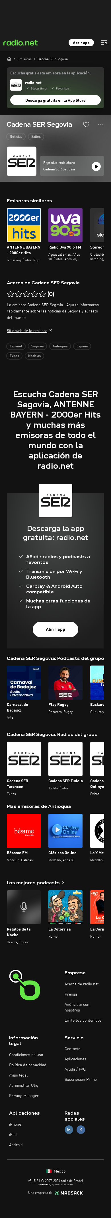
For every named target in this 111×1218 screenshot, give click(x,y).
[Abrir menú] (104, 42)
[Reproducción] (96, 166)
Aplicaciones (75, 1059)
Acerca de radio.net (82, 984)
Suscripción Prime (81, 1080)
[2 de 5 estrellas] (18, 294)
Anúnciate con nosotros (77, 1007)
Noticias (16, 137)
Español (16, 346)
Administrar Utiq (23, 1086)
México (59, 1171)
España (82, 346)
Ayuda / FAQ (75, 1069)
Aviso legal (18, 1075)
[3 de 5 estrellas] (26, 294)
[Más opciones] (101, 124)
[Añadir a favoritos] (86, 124)
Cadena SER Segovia (59, 169)
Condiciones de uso (26, 1055)
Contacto (72, 1049)
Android (16, 1145)
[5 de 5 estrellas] (42, 294)
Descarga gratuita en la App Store (55, 101)
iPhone (15, 1125)
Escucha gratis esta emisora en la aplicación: (50, 73)
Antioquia (60, 346)
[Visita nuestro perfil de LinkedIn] (69, 1130)
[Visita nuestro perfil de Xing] (81, 1130)
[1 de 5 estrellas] (11, 294)
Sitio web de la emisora (27, 331)
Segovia (37, 346)
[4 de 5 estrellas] (34, 294)
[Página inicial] (9, 59)
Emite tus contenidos (83, 1021)
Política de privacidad (27, 1065)
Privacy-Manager (24, 1096)
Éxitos (36, 137)
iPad (13, 1135)
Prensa (71, 994)
